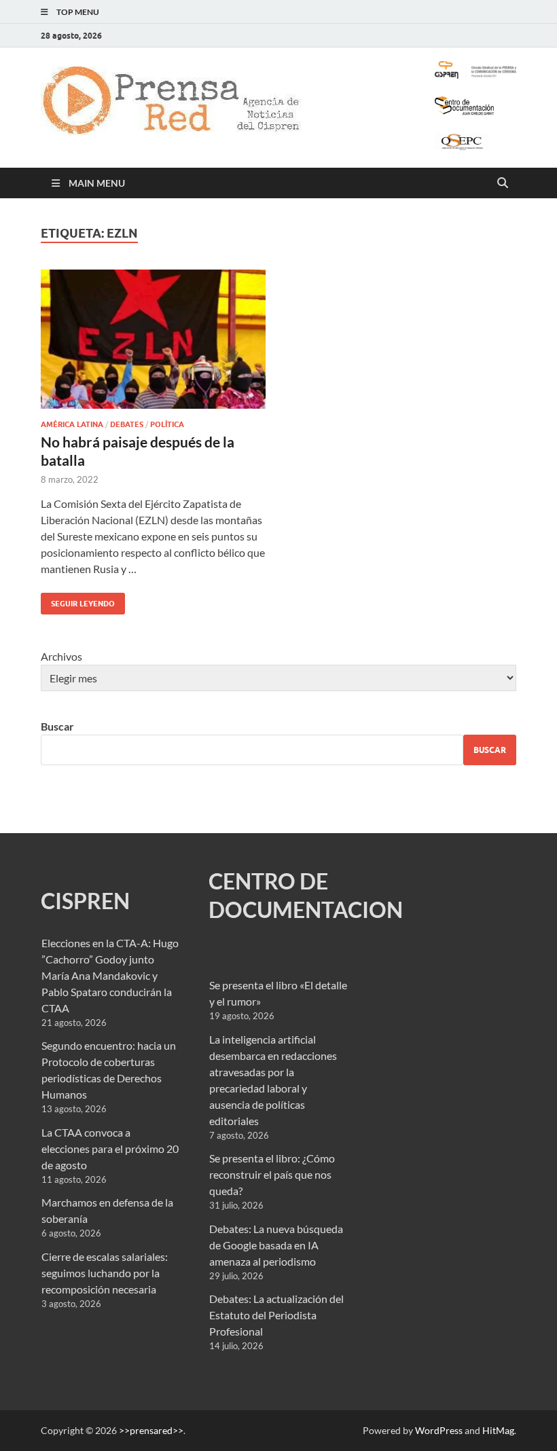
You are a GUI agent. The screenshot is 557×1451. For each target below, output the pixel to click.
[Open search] (502, 183)
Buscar (57, 726)
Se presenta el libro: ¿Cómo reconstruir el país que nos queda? (272, 1174)
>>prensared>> (151, 1430)
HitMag (498, 1430)
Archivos (61, 656)
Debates (126, 424)
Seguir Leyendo (78, 600)
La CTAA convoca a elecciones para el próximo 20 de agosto (110, 1148)
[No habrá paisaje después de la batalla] (153, 339)
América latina (72, 424)
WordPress (439, 1430)
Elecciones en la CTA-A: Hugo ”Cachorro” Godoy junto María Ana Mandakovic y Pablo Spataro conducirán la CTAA (110, 975)
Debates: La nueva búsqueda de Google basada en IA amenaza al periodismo (276, 1245)
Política (167, 424)
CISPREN (85, 900)
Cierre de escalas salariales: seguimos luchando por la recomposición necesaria (104, 1273)
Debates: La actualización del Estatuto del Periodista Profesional (276, 1315)
